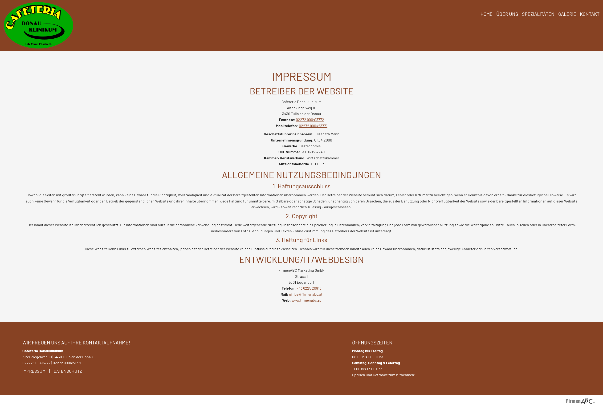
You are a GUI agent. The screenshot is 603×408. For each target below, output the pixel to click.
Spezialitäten (538, 14)
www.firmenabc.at (306, 300)
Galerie (567, 14)
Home (487, 14)
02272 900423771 (313, 125)
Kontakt (589, 14)
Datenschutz (68, 371)
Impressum (33, 371)
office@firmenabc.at (305, 294)
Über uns (507, 14)
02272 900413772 (310, 119)
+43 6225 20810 (309, 288)
